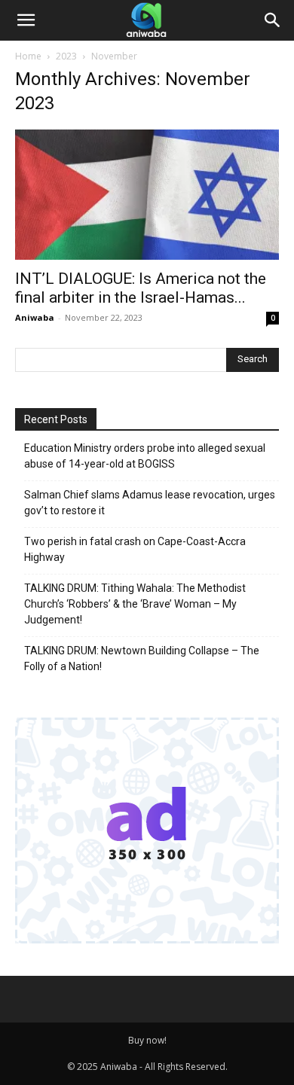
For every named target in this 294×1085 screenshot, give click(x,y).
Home (28, 56)
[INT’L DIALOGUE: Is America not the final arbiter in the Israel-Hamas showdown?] (147, 195)
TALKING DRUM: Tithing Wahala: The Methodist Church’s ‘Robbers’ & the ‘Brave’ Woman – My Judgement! (135, 604)
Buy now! (147, 1040)
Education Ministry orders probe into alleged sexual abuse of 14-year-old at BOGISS (144, 456)
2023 (66, 56)
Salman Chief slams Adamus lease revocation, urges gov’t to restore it (149, 503)
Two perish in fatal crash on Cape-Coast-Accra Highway (135, 549)
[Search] (273, 20)
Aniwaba (34, 317)
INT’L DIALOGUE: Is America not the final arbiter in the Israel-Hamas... (140, 288)
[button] (26, 20)
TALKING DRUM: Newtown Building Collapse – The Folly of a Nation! (141, 658)
